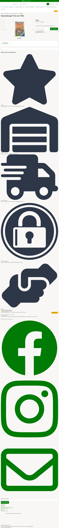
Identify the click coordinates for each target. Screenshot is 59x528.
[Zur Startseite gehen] (5, 4)
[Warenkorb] (56, 4)
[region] (17, 29)
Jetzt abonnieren (5, 502)
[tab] (5, 43)
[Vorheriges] (6, 29)
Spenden (56, 11)
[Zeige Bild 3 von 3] (20, 38)
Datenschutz (3, 506)
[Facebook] (29, 347)
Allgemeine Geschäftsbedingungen (7, 507)
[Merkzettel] (51, 4)
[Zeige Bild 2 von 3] (19, 38)
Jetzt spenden (55, 313)
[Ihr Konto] (54, 4)
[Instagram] (29, 408)
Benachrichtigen (54, 28)
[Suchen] (48, 4)
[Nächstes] (32, 29)
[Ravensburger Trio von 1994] (19, 29)
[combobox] (33, 4)
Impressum (3, 505)
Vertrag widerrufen (4, 510)
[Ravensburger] (56, 16)
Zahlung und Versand (4, 508)
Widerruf (2, 509)
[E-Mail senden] (29, 469)
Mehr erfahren (18, 513)
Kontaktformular (10, 319)
